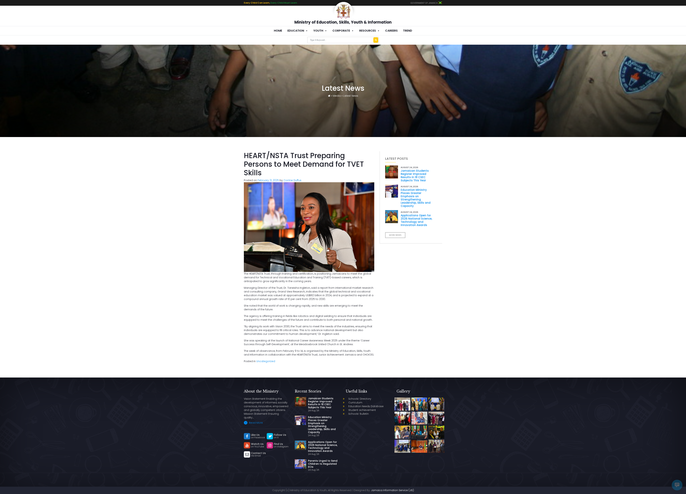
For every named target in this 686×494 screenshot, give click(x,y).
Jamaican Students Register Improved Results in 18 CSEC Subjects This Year (415, 175)
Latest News (350, 96)
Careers (391, 31)
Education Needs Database (366, 406)
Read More (255, 423)
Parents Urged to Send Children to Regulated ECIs (322, 464)
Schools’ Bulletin (358, 414)
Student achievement (362, 410)
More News (395, 235)
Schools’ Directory (359, 399)
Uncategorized (265, 361)
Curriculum (355, 402)
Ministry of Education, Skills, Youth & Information (343, 22)
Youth (318, 31)
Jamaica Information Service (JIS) (392, 490)
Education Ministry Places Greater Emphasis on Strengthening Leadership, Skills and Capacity (416, 198)
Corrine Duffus (292, 180)
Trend (407, 31)
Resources (367, 31)
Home (278, 31)
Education (295, 31)
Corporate (341, 31)
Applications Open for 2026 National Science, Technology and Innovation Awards (416, 220)
